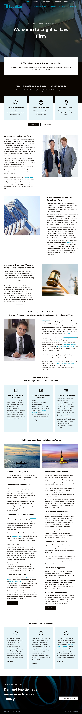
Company (44, 6)
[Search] (77, 1)
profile (68, 333)
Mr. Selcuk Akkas (28, 177)
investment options (16, 536)
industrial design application (17, 581)
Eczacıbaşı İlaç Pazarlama (70, 337)
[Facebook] (5, 711)
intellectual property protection (65, 346)
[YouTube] (10, 711)
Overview (35, 1)
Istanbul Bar (24, 179)
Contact (66, 1)
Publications (58, 1)
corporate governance (69, 344)
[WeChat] (19, 711)
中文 (73, 1)
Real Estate (53, 6)
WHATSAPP (73, 6)
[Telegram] (13, 711)
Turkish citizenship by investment (65, 363)
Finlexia (69, 242)
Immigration (62, 6)
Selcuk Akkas (45, 320)
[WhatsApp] (16, 711)
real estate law (67, 416)
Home (27, 1)
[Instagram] (8, 711)
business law (57, 340)
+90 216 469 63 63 (16, 684)
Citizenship (37, 6)
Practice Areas (46, 1)
